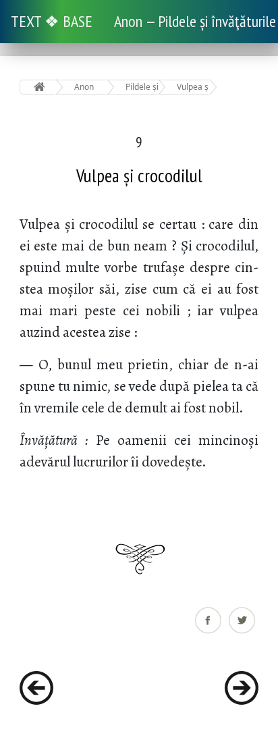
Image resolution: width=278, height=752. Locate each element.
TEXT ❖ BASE (51, 21)
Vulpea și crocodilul (193, 86)
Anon (84, 86)
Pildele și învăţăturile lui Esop (142, 86)
